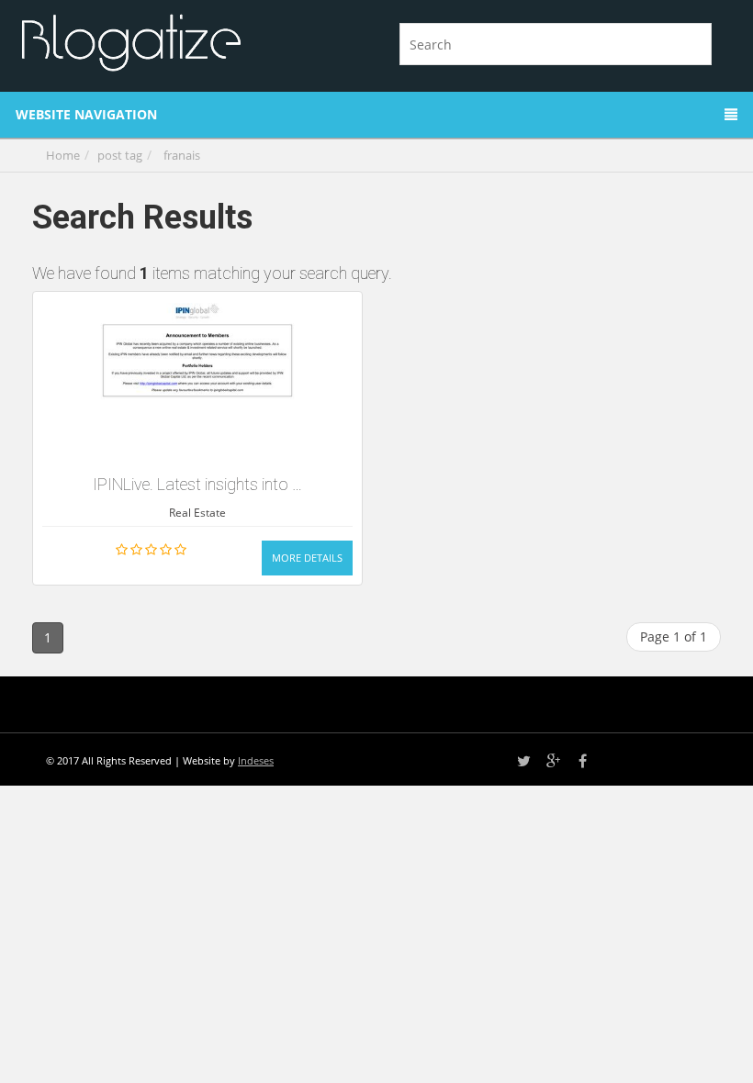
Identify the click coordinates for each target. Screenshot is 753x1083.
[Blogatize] (190, 40)
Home (63, 155)
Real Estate (197, 512)
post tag (119, 155)
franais (181, 155)
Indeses (256, 760)
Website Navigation (86, 114)
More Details (307, 557)
